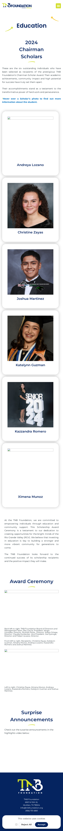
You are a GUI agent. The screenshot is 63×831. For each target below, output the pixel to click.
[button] (58, 5)
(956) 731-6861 (31, 811)
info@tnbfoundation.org (31, 808)
